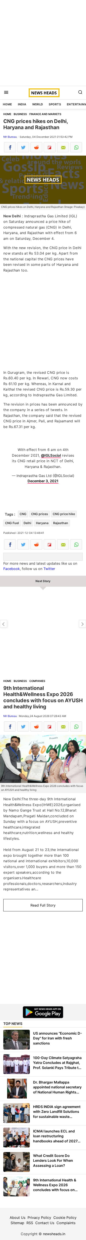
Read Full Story (43, 905)
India (22, 104)
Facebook (11, 568)
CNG (23, 514)
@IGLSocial (51, 455)
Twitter (49, 568)
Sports (55, 104)
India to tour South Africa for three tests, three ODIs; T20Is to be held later (3, 623)
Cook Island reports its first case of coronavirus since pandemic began (82, 623)
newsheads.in (54, 1234)
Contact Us (44, 1223)
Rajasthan (60, 523)
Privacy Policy (39, 1217)
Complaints (65, 1223)
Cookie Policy (65, 1217)
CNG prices (39, 514)
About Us (17, 1217)
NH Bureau (10, 136)
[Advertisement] (43, 43)
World (37, 104)
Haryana (42, 523)
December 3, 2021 (43, 481)
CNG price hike (64, 514)
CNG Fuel (12, 523)
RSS (29, 1223)
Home (7, 104)
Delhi (27, 523)
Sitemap (17, 1223)
